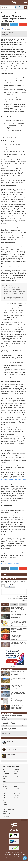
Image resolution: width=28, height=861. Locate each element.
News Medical (17, 775)
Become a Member (18, 793)
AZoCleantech (6, 775)
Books (4, 790)
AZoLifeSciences (17, 776)
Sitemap (5, 811)
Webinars (16, 786)
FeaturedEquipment (14, 604)
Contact (5, 804)
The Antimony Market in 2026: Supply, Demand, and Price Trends (18, 673)
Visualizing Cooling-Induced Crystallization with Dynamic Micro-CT (18, 700)
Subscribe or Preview (12, 742)
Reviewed (6, 35)
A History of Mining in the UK (18, 679)
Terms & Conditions (7, 808)
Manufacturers (17, 792)
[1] (5, 609)
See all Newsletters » (6, 761)
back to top (23, 820)
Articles (5, 786)
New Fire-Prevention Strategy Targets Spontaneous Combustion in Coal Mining (19, 637)
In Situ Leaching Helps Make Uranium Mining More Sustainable (19, 629)
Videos (4, 793)
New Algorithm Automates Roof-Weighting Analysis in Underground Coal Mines (18, 643)
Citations (5, 574)
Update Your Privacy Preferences (14, 857)
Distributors (16, 790)
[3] (5, 623)
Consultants (16, 788)
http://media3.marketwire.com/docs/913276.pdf (13, 479)
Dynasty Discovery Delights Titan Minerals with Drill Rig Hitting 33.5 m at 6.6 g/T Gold (18, 623)
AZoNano (5, 771)
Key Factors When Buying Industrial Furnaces (11, 716)
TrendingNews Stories (5, 604)
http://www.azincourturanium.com (10, 563)
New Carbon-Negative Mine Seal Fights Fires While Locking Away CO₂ (18, 615)
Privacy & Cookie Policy (8, 809)
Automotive (10, 741)
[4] (5, 630)
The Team (16, 799)
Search (4, 802)
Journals (5, 797)
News (8, 12)
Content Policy (6, 813)
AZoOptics (5, 776)
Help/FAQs (16, 797)
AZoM (4, 769)
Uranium (12, 12)
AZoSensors (16, 769)
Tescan (5, 725)
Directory (5, 788)
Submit (24, 600)
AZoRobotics (6, 773)
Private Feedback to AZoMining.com (18, 598)
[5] (5, 637)
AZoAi (15, 773)
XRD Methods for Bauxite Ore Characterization (9, 729)
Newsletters (16, 795)
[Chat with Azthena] (25, 858)
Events (4, 795)
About (4, 800)
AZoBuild (5, 778)
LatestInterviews (23, 604)
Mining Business (19, 12)
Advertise (5, 806)
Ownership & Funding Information (8, 815)
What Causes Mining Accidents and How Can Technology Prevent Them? (18, 686)
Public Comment (23, 596)
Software (5, 799)
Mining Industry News (12, 748)
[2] (5, 616)
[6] (5, 644)
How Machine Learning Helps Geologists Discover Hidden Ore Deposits (18, 693)
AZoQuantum (17, 771)
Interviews (16, 784)
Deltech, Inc (6, 719)
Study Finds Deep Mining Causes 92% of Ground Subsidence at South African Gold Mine (19, 609)
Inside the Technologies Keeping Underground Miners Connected (17, 707)
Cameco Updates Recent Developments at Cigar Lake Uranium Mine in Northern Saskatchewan (14, 293)
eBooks (4, 792)
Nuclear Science (11, 754)
